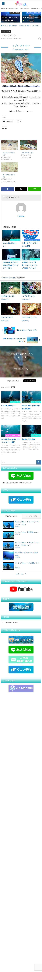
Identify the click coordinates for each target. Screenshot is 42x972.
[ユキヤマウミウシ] (28, 145)
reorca (21, 216)
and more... (20, 574)
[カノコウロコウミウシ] (9, 167)
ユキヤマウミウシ (27, 153)
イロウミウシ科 (6, 31)
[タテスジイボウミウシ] (9, 145)
